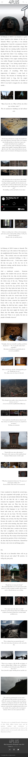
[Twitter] (18, 749)
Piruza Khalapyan (7, 35)
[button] (24, 2)
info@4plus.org (16, 746)
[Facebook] (9, 749)
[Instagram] (14, 749)
